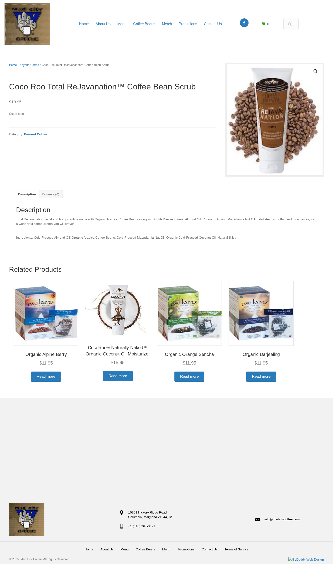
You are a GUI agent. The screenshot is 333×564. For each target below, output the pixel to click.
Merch (166, 549)
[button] (315, 71)
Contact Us (209, 549)
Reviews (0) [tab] (50, 194)
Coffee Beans (145, 549)
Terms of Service (236, 549)
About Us (106, 549)
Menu (125, 549)
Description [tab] (27, 194)
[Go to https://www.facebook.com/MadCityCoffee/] (244, 23)
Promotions (186, 549)
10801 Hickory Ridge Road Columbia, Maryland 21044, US (150, 515)
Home (13, 65)
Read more (46, 376)
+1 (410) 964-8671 (141, 526)
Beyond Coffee (29, 65)
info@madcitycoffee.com (282, 519)
